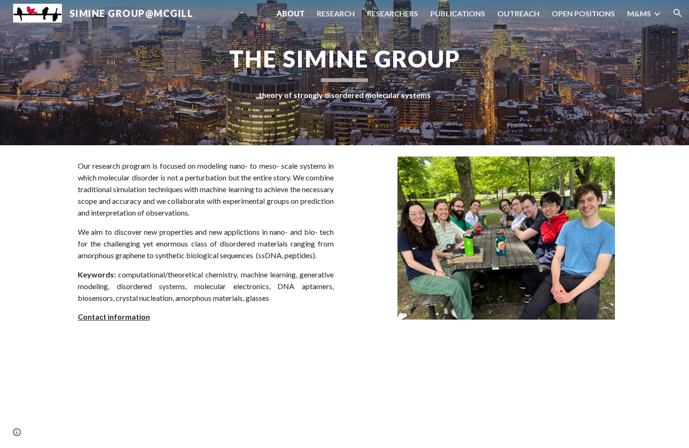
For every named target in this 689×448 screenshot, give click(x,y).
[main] (344, 72)
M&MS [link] (639, 13)
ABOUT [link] (291, 13)
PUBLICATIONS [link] (457, 13)
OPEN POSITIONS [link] (583, 13)
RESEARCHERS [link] (392, 13)
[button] (678, 13)
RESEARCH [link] (336, 13)
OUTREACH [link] (518, 13)
